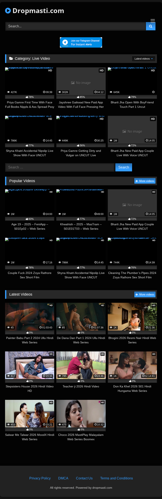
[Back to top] (149, 486)
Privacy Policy (40, 478)
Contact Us (84, 478)
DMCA (63, 478)
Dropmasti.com (37, 10)
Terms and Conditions (116, 478)
